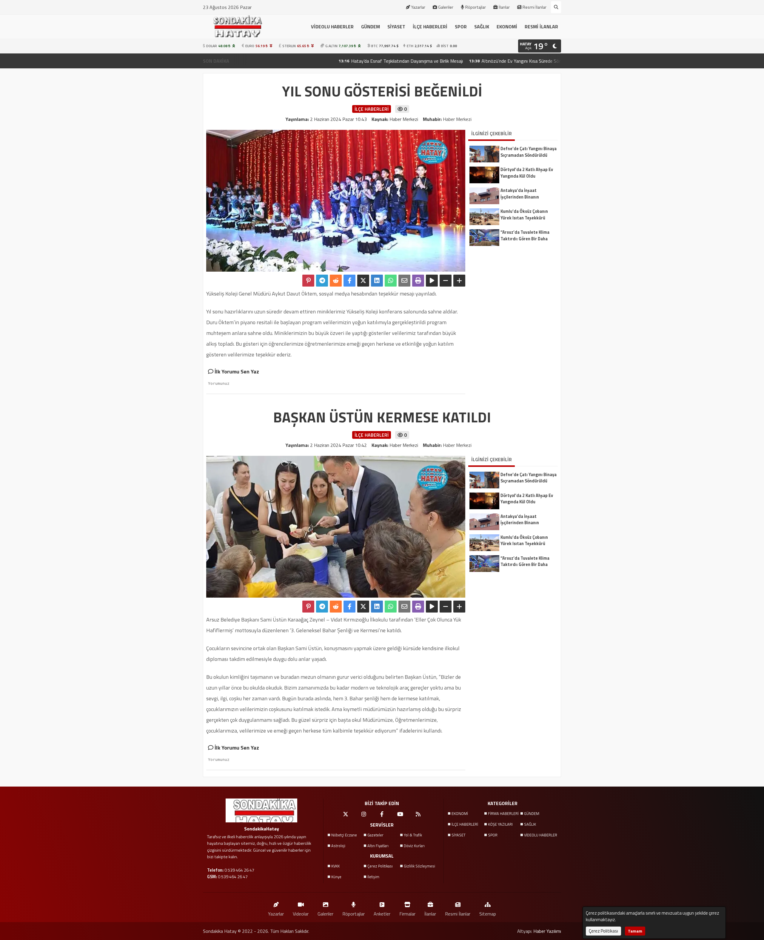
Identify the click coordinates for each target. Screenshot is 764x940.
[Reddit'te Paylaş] (336, 281)
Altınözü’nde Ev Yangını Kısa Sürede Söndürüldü (474, 60)
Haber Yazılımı (547, 931)
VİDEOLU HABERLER (332, 26)
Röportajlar (475, 7)
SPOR (461, 26)
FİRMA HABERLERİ (503, 813)
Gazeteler (375, 835)
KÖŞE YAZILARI (500, 824)
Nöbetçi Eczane (344, 835)
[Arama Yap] (556, 7)
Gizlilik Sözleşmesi (419, 866)
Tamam (635, 931)
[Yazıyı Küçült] (446, 281)
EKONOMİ (507, 26)
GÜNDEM (370, 26)
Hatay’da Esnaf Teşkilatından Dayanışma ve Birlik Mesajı (353, 60)
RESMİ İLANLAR (541, 26)
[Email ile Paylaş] (404, 281)
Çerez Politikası (380, 866)
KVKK (335, 866)
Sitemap (487, 913)
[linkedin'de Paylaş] (377, 281)
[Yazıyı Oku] (432, 281)
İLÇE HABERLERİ (430, 26)
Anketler (382, 913)
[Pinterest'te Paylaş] (308, 281)
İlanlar (504, 7)
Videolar (301, 913)
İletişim (373, 877)
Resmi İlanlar (534, 7)
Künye (336, 877)
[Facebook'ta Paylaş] (349, 281)
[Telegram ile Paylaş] (322, 281)
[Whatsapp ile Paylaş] (391, 281)
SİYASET (396, 26)
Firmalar (407, 913)
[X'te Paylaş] (363, 281)
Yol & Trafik (413, 835)
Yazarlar (418, 7)
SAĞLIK (481, 26)
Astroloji (338, 846)
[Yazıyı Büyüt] (459, 281)
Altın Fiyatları (378, 846)
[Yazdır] (418, 281)
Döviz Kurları (414, 846)
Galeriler (445, 7)
